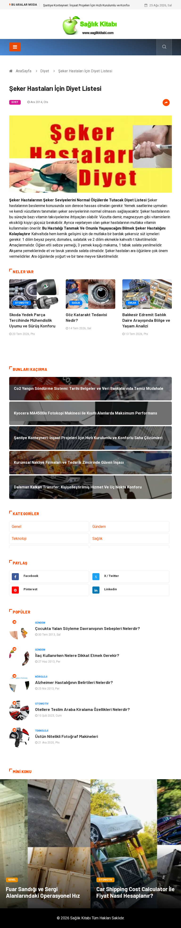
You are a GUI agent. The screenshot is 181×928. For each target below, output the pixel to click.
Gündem (99, 526)
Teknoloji (19, 538)
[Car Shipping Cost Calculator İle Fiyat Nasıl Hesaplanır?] (135, 843)
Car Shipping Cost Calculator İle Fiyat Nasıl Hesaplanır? (135, 892)
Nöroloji (41, 676)
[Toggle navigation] (15, 46)
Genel (16, 526)
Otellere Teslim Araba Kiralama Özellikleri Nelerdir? (82, 709)
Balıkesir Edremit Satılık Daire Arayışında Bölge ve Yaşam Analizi (146, 320)
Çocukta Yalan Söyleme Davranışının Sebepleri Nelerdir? (87, 628)
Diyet (44, 71)
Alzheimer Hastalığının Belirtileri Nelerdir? (74, 682)
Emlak (132, 303)
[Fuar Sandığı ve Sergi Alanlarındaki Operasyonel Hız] (45, 843)
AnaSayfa (23, 71)
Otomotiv (22, 303)
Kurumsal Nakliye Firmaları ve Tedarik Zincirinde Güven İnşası (84, 5)
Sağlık (76, 303)
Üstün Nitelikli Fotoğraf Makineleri (66, 736)
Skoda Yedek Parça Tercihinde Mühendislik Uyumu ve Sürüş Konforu (32, 320)
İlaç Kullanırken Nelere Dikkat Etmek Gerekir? (77, 655)
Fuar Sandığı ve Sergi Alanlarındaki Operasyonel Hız (43, 892)
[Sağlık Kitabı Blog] (90, 24)
